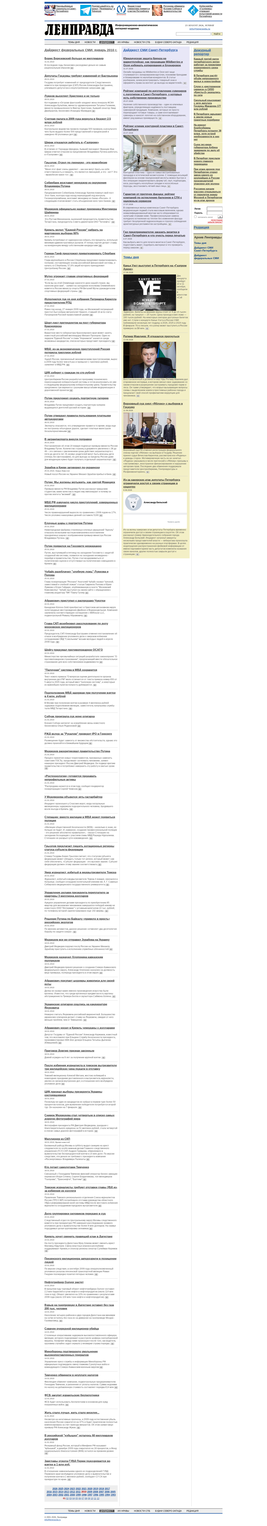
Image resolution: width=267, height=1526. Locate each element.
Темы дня (131, 257)
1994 (107, 1495)
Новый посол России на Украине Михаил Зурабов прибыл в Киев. (78, 474)
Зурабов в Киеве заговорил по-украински (72, 467)
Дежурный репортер (202, 52)
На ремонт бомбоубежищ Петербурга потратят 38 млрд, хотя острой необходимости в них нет (207, 132)
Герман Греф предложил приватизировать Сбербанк (79, 253)
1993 (113, 1495)
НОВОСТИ (90, 42)
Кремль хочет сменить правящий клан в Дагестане (78, 1236)
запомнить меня (205, 217)
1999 (78, 1495)
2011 (78, 1491)
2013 (66, 1491)
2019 (95, 1488)
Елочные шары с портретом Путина (68, 523)
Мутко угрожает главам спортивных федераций (76, 276)
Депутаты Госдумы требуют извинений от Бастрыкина (81, 75)
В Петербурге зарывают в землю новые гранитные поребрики (208, 117)
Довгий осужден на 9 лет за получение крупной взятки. (72, 1057)
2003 (55, 1495)
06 (79, 1498)
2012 (72, 1491)
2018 (101, 1488)
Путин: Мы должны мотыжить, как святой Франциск (79, 482)
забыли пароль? (215, 222)
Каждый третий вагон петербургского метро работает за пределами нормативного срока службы (207, 65)
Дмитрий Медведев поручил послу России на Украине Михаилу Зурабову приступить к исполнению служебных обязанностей (77, 947)
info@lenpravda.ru (199, 29)
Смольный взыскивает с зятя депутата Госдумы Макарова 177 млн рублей (207, 104)
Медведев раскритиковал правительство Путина (77, 751)
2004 (49, 1495)
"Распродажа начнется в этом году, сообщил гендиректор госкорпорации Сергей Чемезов (74, 787)
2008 (95, 1491)
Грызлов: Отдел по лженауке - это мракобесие (75, 162)
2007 (101, 1491)
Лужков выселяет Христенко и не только (72, 95)
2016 (49, 1491)
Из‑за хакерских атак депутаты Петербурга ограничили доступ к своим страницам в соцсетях (151, 483)
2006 (107, 1491)
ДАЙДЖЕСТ (106, 42)
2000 (72, 1495)
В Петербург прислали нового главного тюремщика (207, 161)
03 (70, 1498)
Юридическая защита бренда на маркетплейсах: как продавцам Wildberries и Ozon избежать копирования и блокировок (153, 62)
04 (73, 1498)
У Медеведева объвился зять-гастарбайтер (73, 796)
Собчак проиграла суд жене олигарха (69, 716)
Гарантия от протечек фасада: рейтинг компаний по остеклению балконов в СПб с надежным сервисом (152, 197)
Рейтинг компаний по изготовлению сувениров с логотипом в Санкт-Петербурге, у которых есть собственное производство (154, 94)
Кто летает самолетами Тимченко (66, 1167)
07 (83, 1498)
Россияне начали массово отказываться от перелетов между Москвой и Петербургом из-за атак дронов (208, 194)
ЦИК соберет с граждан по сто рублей (69, 372)
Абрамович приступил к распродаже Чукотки (74, 600)
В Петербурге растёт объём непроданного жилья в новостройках (207, 78)
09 (89, 1498)
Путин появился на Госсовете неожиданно (73, 545)
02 (67, 1498)
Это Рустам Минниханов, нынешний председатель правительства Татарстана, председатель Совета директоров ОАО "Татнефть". (78, 220)
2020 (89, 1488)
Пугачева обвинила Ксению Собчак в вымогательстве (174, 9)
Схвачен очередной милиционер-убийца (71, 1328)
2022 (78, 1488)
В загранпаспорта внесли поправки (68, 439)
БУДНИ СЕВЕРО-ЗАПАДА (168, 42)
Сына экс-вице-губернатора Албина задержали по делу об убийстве (207, 149)
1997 (89, 1495)
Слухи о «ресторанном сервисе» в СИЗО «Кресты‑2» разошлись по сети (207, 91)
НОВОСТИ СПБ (142, 42)
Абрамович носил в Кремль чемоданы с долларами (79, 1027)
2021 (84, 1488)
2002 (60, 1495)
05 (76, 1498)
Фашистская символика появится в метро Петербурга (139, 9)
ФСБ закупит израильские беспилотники (71, 1395)
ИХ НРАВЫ (124, 42)
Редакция (201, 227)
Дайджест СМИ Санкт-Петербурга (150, 50)
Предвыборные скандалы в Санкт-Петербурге (66, 9)
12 (98, 1498)
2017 (107, 1488)
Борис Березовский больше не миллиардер (74, 58)
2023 (72, 1488)
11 (95, 1498)
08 (86, 1498)
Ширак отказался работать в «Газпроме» (71, 142)
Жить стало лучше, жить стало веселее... (71, 1412)
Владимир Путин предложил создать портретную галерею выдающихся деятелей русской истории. (74, 406)
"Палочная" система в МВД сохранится (70, 669)
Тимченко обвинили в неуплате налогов (71, 1375)
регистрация (217, 220)
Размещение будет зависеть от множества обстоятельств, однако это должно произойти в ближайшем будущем (80, 741)
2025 (60, 1488)
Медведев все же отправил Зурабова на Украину (77, 939)
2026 (55, 1488)
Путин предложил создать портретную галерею (76, 398)
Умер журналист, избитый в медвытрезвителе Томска (80, 872)
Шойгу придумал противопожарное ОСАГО (73, 649)
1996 (95, 1495)
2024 (66, 1488)
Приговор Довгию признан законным (69, 1050)
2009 (89, 1491)
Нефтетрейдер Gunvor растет (64, 1282)
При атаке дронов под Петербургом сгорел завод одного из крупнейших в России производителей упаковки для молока (207, 176)
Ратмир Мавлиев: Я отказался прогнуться (151, 336)
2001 (66, 1495)
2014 (60, 1491)
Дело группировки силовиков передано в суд (75, 1213)
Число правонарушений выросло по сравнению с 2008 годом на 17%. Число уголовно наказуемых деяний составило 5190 (80, 513)
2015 (55, 1491)
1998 (84, 1495)
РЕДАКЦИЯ (192, 42)
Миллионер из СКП (57, 1138)
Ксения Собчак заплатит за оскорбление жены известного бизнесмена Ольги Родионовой (74, 724)
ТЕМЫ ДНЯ (74, 42)
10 (92, 1498)
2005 (113, 1491)
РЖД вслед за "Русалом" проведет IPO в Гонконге (78, 733)
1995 (101, 1495)
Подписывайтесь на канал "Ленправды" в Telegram (103, 9)
